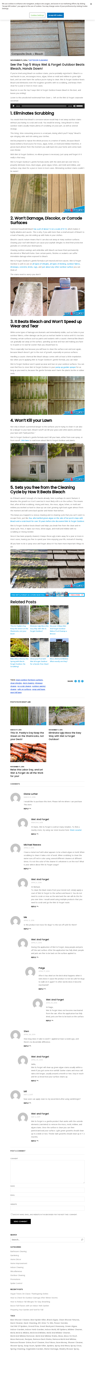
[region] (47, 10)
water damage (51, 1349)
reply (26, 809)
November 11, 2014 (18, 60)
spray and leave (38, 689)
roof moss (50, 1342)
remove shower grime (20, 1342)
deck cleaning (28, 683)
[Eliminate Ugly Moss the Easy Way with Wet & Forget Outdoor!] (67, 716)
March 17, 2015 (15, 730)
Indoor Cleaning (17, 1267)
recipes (28, 1339)
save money (61, 1342)
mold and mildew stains (46, 1336)
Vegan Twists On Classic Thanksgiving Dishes (29, 1294)
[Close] (91, 4)
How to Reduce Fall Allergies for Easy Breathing (30, 1301)
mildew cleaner (75, 1329)
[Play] (13, 106)
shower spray (16, 1345)
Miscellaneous (16, 1271)
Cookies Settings (37, 15)
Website (13, 1204)
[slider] (79, 105)
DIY (39, 1323)
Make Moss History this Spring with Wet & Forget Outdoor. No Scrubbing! (19, 663)
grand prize (33, 1326)
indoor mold (50, 1329)
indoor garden (17, 1329)
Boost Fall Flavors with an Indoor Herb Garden (29, 1305)
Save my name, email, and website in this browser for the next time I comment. (45, 1214)
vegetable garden (34, 1349)
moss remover (17, 1339)
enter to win (47, 1323)
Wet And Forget (40, 819)
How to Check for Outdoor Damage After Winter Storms (34, 1298)
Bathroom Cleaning (18, 1251)
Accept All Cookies (55, 15)
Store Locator (76, 830)
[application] (47, 105)
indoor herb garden (34, 1329)
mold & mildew (22, 1332)
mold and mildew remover (22, 1336)
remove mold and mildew (64, 1339)
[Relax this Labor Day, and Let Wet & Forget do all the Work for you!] (28, 752)
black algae (52, 1320)
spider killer (40, 1345)
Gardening (14, 1255)
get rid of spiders (18, 1326)
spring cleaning (17, 1349)
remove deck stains (42, 1339)
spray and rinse (62, 1345)
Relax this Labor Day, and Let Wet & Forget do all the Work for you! (26, 773)
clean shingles (16, 683)
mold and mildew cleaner (58, 1332)
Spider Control (16, 1283)
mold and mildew (38, 1332)
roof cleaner (38, 1342)
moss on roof (70, 1336)
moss (60, 1336)
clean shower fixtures (69, 1320)
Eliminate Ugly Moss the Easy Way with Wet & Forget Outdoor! (39, 628)
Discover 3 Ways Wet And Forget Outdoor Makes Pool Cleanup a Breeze (58, 630)
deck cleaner (16, 1323)
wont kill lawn (16, 692)
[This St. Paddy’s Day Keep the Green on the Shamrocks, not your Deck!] (28, 716)
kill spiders (62, 1329)
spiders (50, 1345)
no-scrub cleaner (24, 686)
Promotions (15, 1279)
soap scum (29, 1345)
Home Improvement (18, 1263)
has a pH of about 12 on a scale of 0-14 (50, 229)
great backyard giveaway (52, 1326)
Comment (14, 1158)
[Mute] (74, 106)
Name (12, 1186)
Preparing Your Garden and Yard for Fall (26, 1309)
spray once (76, 1345)
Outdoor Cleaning (38, 60)
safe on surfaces (24, 689)
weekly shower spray (69, 1349)
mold (12, 1332)
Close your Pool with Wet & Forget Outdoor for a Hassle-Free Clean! (39, 661)
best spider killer (38, 1320)
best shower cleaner (20, 1320)
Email (12, 1195)
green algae (71, 1326)
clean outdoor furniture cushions (29, 680)
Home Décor (15, 1259)
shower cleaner (75, 1342)
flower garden (61, 1323)
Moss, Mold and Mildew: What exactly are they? (59, 660)
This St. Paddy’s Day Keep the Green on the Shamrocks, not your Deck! (19, 630)
